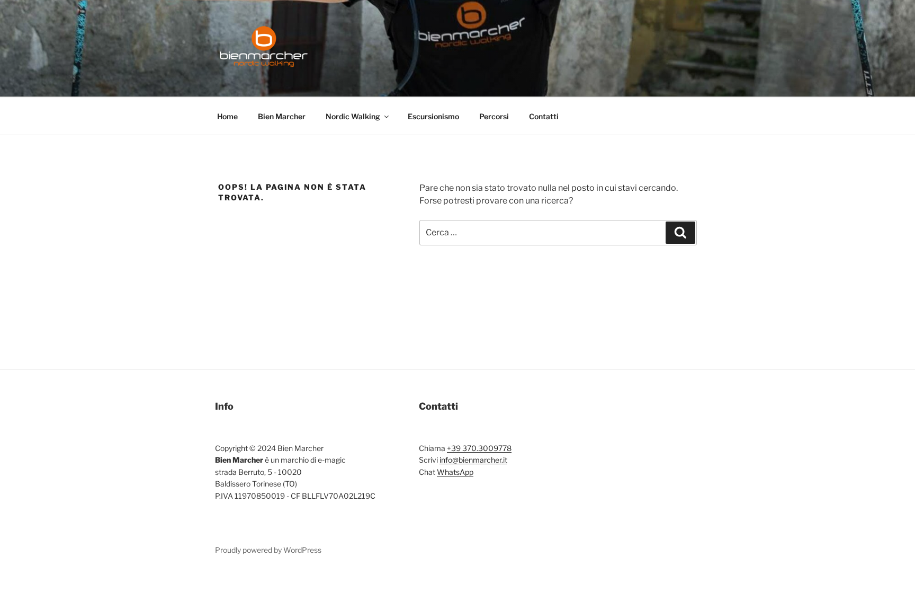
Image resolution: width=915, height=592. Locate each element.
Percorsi (494, 116)
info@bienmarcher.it (473, 459)
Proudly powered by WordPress (268, 549)
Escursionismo (433, 116)
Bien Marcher (282, 116)
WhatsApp (455, 471)
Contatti (544, 116)
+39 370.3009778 (479, 448)
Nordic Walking (353, 116)
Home (227, 116)
